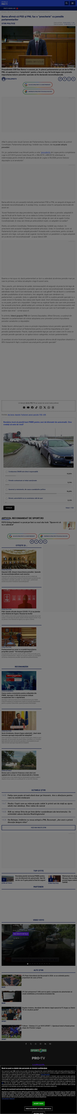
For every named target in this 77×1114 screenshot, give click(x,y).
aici (3, 1083)
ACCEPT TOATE (38, 1103)
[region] (38, 1089)
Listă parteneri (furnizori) (8, 1098)
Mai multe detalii (45, 1074)
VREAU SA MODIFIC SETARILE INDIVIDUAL (38, 1108)
